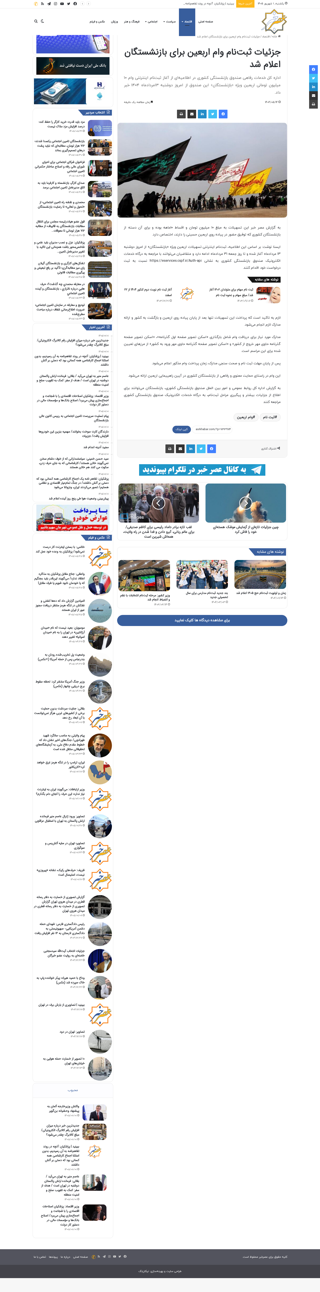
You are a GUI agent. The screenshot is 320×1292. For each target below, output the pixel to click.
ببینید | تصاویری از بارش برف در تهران (62, 1004)
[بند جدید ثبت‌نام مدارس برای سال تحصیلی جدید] (202, 574)
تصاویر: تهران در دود (72, 1031)
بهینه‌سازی (156, 1271)
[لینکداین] (202, 114)
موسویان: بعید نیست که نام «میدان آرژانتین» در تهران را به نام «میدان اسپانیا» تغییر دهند (63, 632)
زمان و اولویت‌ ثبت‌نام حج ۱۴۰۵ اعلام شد (261, 593)
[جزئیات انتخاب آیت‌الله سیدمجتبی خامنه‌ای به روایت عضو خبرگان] (100, 961)
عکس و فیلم (97, 22)
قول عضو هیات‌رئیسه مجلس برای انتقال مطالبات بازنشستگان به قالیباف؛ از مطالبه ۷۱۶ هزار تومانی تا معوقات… (60, 226)
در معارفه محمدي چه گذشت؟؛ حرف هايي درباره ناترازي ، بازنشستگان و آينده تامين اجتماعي (60, 289)
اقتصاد (188, 22)
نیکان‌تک (143, 1271)
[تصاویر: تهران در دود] (100, 1042)
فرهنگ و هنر (131, 22)
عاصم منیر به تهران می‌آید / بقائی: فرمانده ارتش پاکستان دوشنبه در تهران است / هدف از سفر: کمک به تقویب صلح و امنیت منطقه (60, 1185)
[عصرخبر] (274, 22)
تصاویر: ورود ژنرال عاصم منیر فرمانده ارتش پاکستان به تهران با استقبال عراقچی (60, 818)
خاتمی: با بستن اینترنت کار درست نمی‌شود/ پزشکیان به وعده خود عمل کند (60, 549)
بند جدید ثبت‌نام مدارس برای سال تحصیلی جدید (207, 595)
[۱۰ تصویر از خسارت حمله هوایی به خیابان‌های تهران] (100, 1069)
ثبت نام (269, 417)
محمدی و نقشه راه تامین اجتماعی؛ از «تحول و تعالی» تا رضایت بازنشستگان (61, 204)
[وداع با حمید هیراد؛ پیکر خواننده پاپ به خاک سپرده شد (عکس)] (100, 988)
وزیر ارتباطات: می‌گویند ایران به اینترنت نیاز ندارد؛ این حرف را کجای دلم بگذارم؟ (60, 791)
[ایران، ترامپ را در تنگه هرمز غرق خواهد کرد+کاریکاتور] (100, 772)
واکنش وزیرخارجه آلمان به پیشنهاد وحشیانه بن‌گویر (63, 1108)
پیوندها (53, 1257)
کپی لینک (182, 429)
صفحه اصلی (205, 22)
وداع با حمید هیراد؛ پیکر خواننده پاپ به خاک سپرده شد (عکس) (61, 980)
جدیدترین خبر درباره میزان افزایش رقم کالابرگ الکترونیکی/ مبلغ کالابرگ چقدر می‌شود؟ (60, 1130)
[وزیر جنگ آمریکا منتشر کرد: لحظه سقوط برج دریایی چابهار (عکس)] (100, 692)
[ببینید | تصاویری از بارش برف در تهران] (100, 1015)
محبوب (73, 1090)
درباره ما (65, 1257)
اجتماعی (152, 22)
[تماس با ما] (36, 4)
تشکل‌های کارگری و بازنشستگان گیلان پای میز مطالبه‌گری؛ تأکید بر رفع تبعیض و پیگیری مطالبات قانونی (59, 268)
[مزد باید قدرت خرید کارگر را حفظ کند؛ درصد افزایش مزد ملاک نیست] (100, 128)
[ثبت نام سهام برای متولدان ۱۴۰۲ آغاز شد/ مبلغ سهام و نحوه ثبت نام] (268, 295)
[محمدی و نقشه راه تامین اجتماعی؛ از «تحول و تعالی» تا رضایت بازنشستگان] (100, 208)
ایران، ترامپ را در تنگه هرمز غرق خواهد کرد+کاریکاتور (61, 764)
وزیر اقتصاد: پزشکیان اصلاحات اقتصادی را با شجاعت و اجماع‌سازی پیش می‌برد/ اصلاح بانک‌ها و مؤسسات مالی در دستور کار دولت (60, 1215)
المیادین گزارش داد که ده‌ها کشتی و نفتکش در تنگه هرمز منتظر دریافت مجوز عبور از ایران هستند (60, 605)
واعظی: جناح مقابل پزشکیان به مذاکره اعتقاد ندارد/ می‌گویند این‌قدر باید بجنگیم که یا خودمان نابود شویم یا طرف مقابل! (59, 578)
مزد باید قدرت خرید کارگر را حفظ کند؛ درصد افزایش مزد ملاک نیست (62, 124)
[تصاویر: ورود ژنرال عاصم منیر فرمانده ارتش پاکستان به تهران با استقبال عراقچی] (100, 826)
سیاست (171, 22)
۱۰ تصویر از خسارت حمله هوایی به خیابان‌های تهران (64, 1061)
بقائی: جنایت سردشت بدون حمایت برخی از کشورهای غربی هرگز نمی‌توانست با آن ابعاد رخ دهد (59, 713)
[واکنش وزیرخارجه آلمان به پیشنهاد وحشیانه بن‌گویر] (94, 1112)
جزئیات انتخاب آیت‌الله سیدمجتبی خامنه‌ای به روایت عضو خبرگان (64, 953)
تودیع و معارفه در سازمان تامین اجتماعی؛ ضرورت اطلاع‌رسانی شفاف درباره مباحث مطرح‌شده (60, 309)
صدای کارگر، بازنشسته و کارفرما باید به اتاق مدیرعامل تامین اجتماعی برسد (61, 185)
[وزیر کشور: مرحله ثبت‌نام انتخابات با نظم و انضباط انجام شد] (144, 575)
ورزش (114, 22)
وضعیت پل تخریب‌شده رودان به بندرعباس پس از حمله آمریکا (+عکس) (61, 657)
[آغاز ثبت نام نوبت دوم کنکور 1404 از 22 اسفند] (187, 293)
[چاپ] (181, 114)
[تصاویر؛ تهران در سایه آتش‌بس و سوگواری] (100, 853)
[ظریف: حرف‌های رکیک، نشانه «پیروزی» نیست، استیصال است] (100, 880)
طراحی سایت (174, 1271)
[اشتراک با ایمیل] (191, 114)
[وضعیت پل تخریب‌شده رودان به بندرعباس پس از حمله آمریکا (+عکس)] (100, 665)
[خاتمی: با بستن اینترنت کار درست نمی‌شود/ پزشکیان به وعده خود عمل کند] (100, 557)
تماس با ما (40, 1257)
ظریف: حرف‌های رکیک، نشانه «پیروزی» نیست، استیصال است (61, 872)
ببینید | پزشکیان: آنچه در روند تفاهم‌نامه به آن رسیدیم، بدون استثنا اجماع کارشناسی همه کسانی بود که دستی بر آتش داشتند (157, 4)
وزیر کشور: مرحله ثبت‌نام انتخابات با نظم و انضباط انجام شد (145, 597)
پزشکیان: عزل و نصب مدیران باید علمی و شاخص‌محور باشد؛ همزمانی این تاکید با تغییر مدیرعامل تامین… (59, 247)
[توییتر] (212, 114)
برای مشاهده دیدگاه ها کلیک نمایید (202, 620)
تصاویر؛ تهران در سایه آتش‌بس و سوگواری (65, 845)
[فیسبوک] (223, 114)
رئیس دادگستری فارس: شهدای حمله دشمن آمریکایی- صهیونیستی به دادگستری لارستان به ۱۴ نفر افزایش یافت (60, 929)
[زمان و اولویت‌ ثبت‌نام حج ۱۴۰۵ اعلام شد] (260, 574)
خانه (275, 37)
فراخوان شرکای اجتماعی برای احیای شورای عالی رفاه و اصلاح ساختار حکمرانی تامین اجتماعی (60, 167)
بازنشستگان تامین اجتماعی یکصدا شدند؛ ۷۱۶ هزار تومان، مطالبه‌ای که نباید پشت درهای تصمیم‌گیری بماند (60, 146)
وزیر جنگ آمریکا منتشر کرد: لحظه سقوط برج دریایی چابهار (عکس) (60, 684)
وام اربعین (245, 417)
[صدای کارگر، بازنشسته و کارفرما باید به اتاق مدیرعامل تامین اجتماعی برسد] (100, 189)
